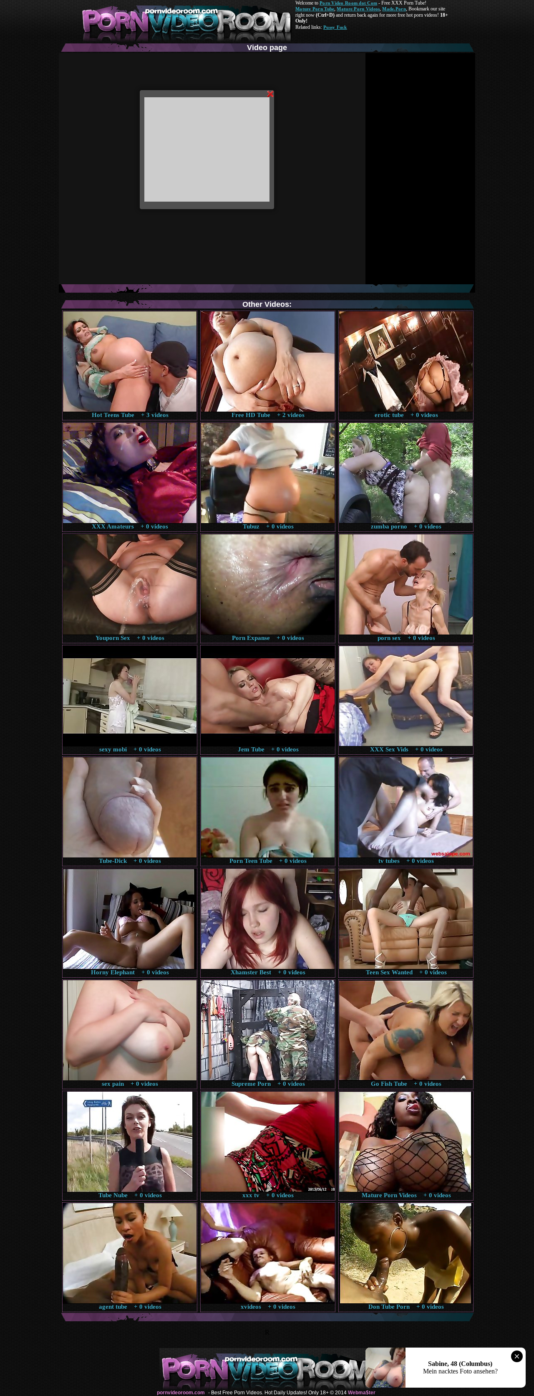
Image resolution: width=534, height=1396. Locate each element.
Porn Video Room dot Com (348, 2)
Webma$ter (361, 1393)
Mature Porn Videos (358, 8)
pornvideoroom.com (181, 1393)
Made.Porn (394, 8)
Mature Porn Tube (314, 8)
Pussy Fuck (335, 27)
